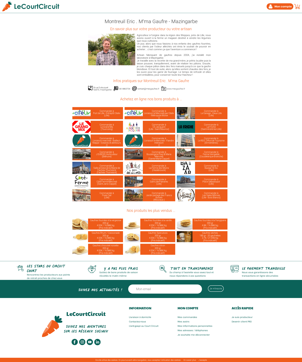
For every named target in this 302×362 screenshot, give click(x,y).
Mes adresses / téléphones (193, 330)
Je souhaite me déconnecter (194, 334)
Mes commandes (187, 317)
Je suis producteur (242, 317)
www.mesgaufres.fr (176, 89)
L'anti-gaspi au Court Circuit (143, 325)
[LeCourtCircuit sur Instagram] (82, 344)
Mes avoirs (183, 321)
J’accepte (203, 360)
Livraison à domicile (140, 317)
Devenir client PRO (242, 321)
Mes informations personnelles (195, 325)
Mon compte (188, 308)
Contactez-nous (137, 321)
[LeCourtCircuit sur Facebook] (75, 344)
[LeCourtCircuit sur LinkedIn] (97, 344)
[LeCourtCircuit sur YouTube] (90, 344)
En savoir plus (190, 360)
